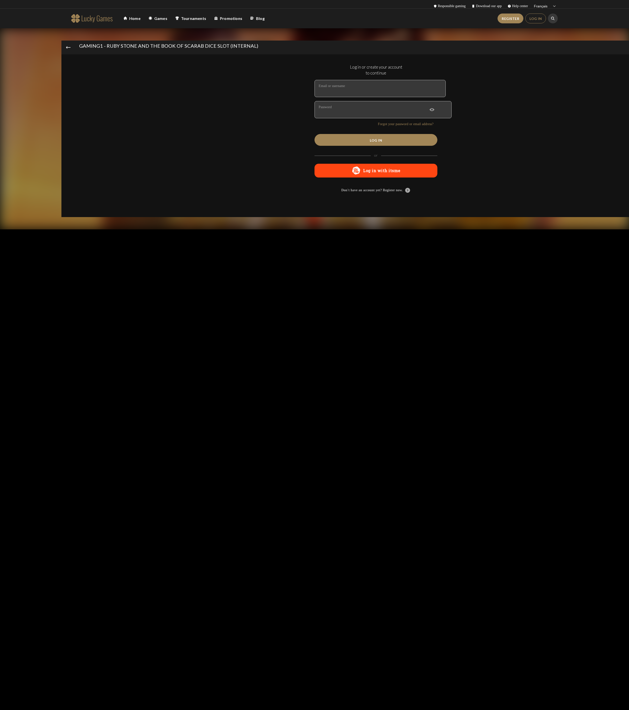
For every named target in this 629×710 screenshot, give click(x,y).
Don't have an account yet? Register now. (372, 190)
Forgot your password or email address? (405, 124)
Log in (535, 18)
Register (510, 18)
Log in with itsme (381, 170)
